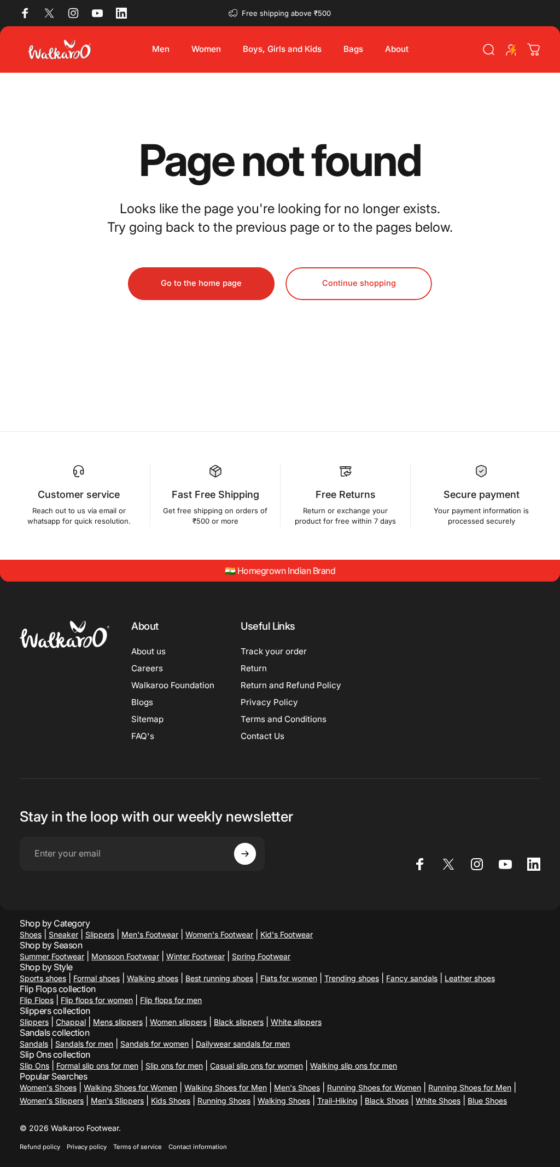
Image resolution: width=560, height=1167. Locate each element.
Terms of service (137, 1147)
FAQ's (142, 736)
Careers (147, 668)
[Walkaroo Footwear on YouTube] (97, 13)
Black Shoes (387, 1100)
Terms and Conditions (283, 719)
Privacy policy (87, 1147)
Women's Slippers (52, 1100)
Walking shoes (152, 978)
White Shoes (438, 1100)
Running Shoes (223, 1100)
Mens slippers (118, 1022)
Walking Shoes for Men (225, 1087)
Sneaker (63, 934)
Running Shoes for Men (469, 1087)
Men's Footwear (149, 934)
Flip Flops (37, 1000)
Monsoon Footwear (125, 956)
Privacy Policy (269, 702)
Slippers (99, 934)
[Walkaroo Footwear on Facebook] (25, 13)
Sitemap (147, 719)
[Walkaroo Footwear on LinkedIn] (121, 13)
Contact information (197, 1147)
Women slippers (178, 1022)
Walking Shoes (284, 1100)
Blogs (142, 702)
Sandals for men (84, 1043)
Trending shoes (351, 978)
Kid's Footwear (286, 934)
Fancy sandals (412, 978)
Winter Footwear (195, 956)
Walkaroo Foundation (172, 685)
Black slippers (239, 1022)
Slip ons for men (174, 1065)
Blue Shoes (487, 1100)
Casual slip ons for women (256, 1065)
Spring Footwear (261, 956)
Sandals (34, 1043)
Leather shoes (470, 978)
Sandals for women (154, 1043)
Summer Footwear (52, 956)
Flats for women (288, 978)
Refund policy (40, 1147)
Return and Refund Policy (291, 685)
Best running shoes (219, 978)
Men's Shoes (297, 1087)
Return (254, 668)
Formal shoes (96, 978)
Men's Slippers (117, 1100)
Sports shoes (43, 978)
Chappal (71, 1022)
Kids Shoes (170, 1100)
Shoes (31, 934)
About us (148, 651)
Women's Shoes (48, 1087)
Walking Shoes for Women (130, 1087)
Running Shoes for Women (374, 1087)
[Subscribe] (245, 854)
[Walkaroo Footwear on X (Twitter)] (49, 13)
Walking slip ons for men (353, 1065)
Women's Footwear (219, 934)
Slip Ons (34, 1065)
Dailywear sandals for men (243, 1043)
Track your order (274, 651)
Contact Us (262, 736)
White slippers (296, 1022)
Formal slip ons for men (97, 1065)
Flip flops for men (171, 1000)
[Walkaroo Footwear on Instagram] (73, 13)
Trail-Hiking (337, 1100)
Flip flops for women (97, 1000)
